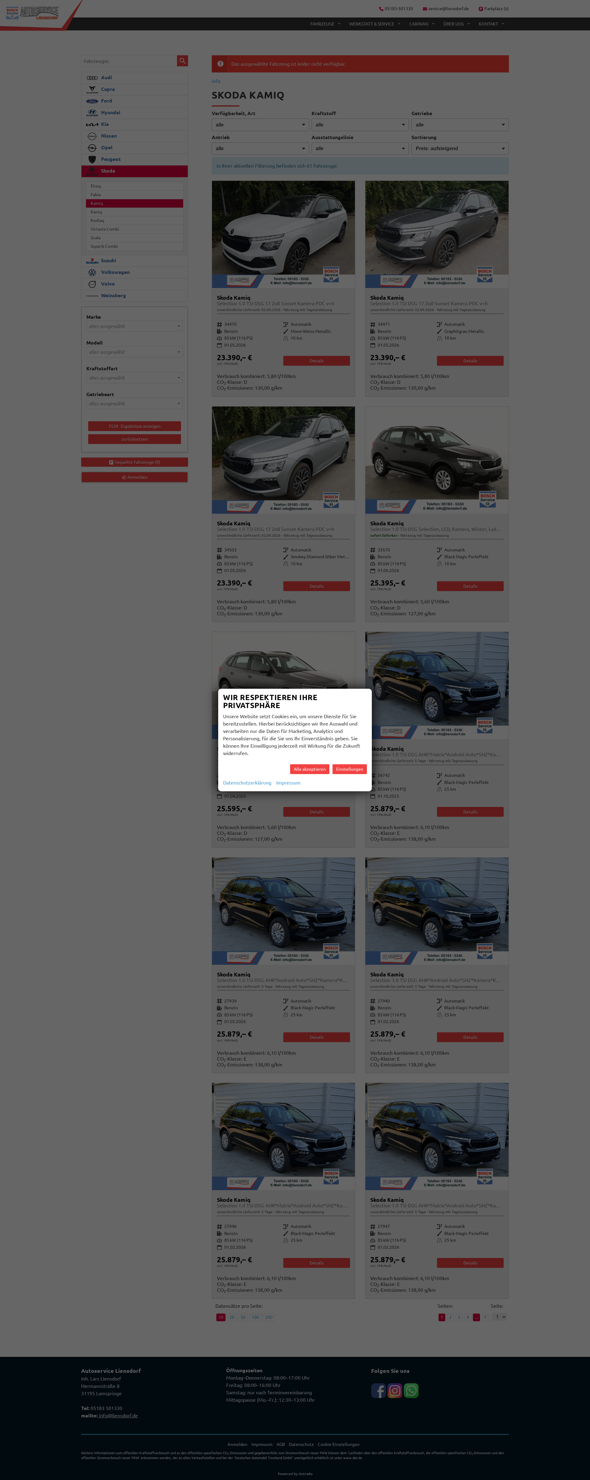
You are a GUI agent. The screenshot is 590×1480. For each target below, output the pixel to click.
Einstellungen (349, 769)
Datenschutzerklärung (247, 782)
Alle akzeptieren (310, 769)
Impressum (288, 782)
